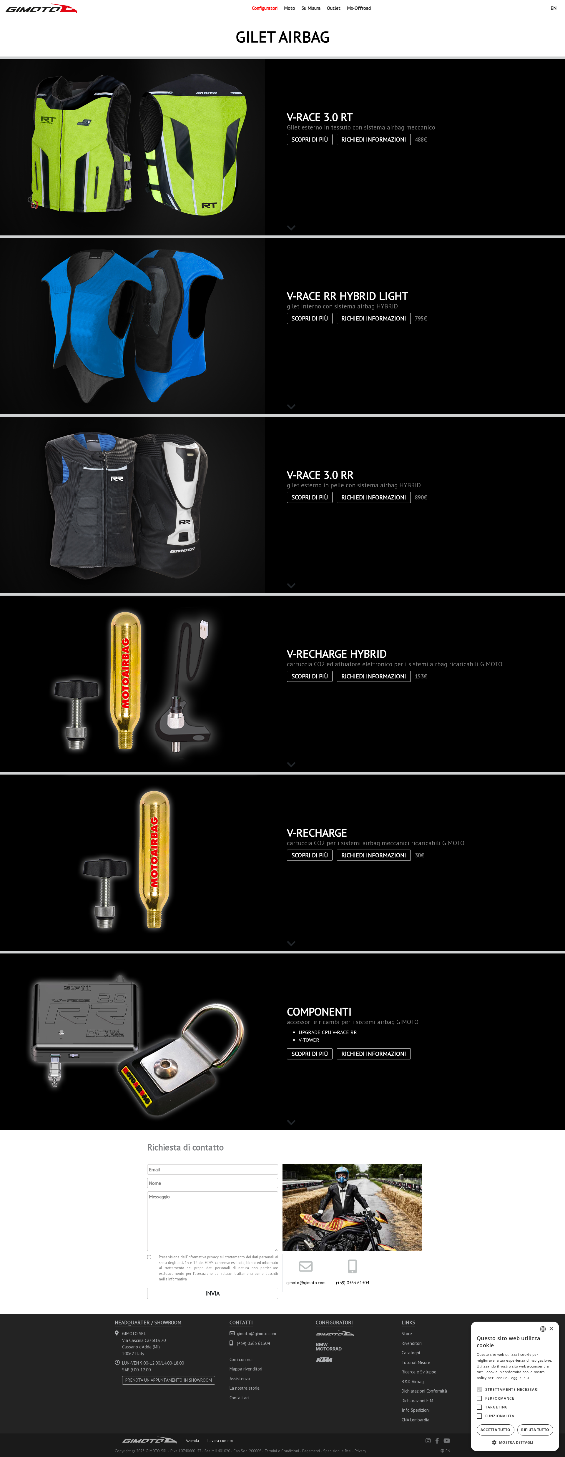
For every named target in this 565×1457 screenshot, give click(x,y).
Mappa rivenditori (246, 1369)
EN (553, 8)
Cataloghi (411, 1352)
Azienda (192, 1440)
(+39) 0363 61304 (352, 1282)
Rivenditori (412, 1343)
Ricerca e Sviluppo (419, 1372)
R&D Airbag (413, 1381)
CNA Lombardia (415, 1420)
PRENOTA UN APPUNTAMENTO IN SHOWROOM (168, 1380)
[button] (515, 1442)
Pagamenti (311, 1450)
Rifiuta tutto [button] (535, 1429)
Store (407, 1333)
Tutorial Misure (416, 1362)
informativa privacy (203, 1257)
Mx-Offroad (359, 8)
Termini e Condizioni (282, 1450)
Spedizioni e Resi (337, 1450)
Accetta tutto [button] (495, 1429)
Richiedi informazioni (373, 139)
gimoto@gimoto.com (305, 1282)
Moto (289, 8)
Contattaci (239, 1397)
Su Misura (311, 8)
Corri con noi (241, 1359)
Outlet (333, 8)
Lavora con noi (220, 1440)
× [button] (551, 1329)
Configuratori (264, 8)
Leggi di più (519, 1377)
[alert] (515, 1386)
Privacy (360, 1450)
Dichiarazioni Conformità (424, 1391)
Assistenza (240, 1378)
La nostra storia (245, 1388)
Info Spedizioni (416, 1410)
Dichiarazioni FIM (417, 1400)
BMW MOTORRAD (329, 1346)
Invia (212, 1293)
